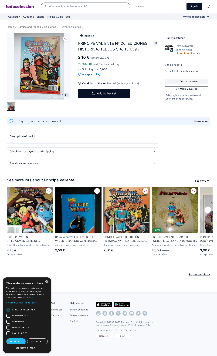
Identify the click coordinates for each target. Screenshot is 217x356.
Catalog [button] (13, 16)
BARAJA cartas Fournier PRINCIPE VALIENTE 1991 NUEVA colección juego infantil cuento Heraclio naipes (77, 239)
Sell (68, 16)
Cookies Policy (144, 325)
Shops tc (55, 315)
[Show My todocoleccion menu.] (208, 16)
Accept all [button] (16, 341)
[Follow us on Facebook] (111, 313)
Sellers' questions (79, 309)
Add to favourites (189, 81)
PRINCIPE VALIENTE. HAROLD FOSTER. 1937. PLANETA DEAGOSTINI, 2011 (175, 239)
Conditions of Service (107, 325)
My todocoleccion (194, 16)
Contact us (75, 321)
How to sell (56, 309)
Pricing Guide (55, 16)
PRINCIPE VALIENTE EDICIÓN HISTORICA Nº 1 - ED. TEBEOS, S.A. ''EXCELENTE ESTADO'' (124, 239)
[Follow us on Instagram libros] (104, 313)
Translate (89, 35)
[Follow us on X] (118, 313)
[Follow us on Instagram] (98, 313)
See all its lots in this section (182, 71)
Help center (77, 303)
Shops (40, 16)
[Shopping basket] (208, 6)
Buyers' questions (79, 315)
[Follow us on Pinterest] (124, 313)
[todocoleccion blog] (144, 313)
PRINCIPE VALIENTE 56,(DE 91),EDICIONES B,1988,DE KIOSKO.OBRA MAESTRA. (23, 239)
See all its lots (173, 64)
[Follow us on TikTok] (138, 313)
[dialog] (27, 315)
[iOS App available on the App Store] (104, 304)
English (105, 336)
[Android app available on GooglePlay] (122, 304)
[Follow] (66, 38)
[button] (82, 136)
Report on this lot (199, 274)
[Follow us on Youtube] (131, 313)
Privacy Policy (127, 325)
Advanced (140, 6)
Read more (28, 297)
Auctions (28, 16)
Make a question (188, 88)
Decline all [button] (37, 341)
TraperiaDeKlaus (175, 38)
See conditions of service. (179, 98)
